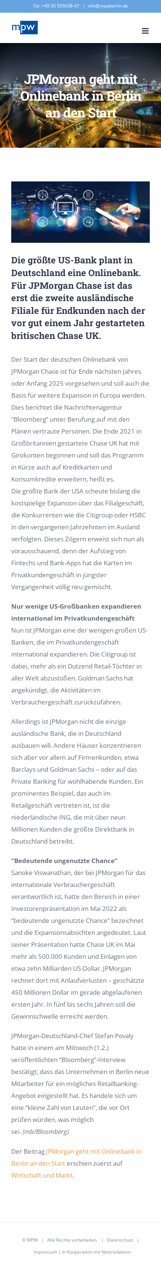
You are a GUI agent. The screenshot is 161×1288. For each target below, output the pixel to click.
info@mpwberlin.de (108, 6)
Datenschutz (120, 1240)
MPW (32, 1240)
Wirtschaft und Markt (42, 1175)
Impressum (45, 1252)
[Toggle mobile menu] (146, 31)
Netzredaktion (116, 1252)
